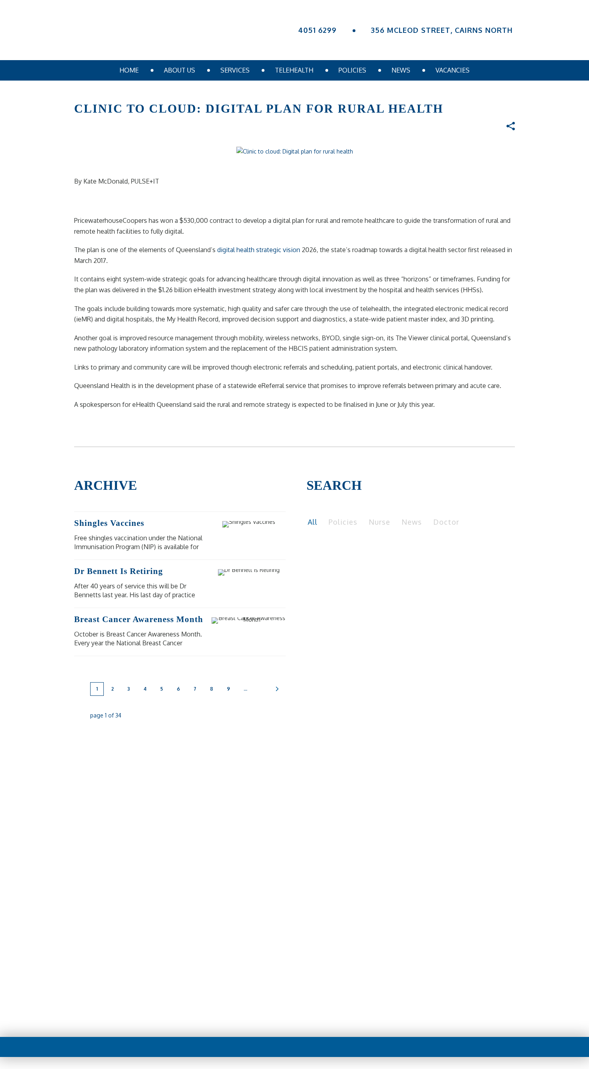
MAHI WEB (311, 1014)
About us (179, 70)
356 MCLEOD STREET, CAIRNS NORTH (442, 30)
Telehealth (294, 70)
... (245, 689)
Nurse (379, 521)
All (312, 521)
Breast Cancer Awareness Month (138, 619)
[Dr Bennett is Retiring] (262, 572)
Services (235, 70)
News (400, 70)
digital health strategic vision (259, 250)
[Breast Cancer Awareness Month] (262, 620)
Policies (352, 70)
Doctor (446, 521)
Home (129, 70)
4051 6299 (317, 30)
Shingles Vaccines (109, 523)
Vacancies (453, 70)
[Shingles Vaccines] (262, 524)
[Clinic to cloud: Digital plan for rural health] (294, 151)
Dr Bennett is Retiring (118, 571)
